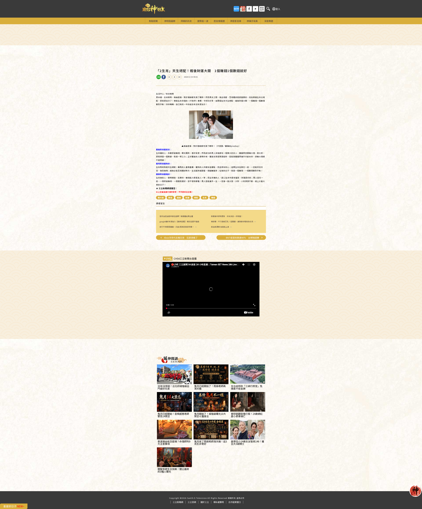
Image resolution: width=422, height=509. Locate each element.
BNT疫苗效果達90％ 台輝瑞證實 (242, 238)
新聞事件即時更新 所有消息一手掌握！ (227, 216)
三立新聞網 (178, 502)
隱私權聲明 (218, 502)
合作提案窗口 (234, 502)
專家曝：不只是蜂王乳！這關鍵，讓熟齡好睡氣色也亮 (232, 221)
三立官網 (192, 502)
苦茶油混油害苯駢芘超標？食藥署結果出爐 (176, 216)
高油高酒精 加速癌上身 (220, 227)
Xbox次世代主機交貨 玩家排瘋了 (181, 238)
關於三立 (205, 502)
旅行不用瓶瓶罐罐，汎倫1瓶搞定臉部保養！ (177, 227)
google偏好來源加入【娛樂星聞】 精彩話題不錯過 (179, 221)
